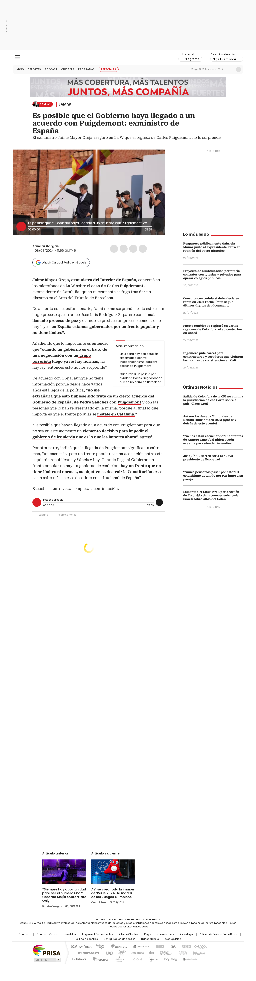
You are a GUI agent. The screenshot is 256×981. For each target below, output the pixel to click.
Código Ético (173, 939)
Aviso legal (186, 934)
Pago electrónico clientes (97, 934)
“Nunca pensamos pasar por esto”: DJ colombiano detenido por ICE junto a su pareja (213, 475)
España (43, 514)
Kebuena (199, 952)
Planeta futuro (181, 952)
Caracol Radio (128, 57)
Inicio (20, 69)
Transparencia (150, 939)
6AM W (64, 104)
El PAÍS (81, 946)
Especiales (108, 69)
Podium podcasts (118, 958)
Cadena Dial (151, 952)
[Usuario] (238, 69)
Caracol (200, 946)
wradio (120, 952)
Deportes (34, 69)
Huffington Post (87, 952)
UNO (108, 952)
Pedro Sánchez (67, 514)
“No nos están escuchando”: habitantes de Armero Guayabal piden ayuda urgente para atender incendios (213, 439)
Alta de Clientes (128, 934)
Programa (191, 59)
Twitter (124, 249)
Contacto (24, 934)
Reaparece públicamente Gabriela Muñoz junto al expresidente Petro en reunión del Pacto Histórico (211, 247)
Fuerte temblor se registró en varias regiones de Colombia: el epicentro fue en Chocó (212, 329)
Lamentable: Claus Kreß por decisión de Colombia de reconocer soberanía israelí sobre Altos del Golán (211, 495)
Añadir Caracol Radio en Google (64, 262)
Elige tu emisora (224, 59)
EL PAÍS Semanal (165, 952)
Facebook (114, 249)
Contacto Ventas (47, 934)
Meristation (190, 958)
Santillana (117, 946)
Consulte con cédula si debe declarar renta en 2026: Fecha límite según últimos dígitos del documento (211, 302)
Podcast (51, 69)
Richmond (79, 958)
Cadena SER (159, 946)
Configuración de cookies (119, 939)
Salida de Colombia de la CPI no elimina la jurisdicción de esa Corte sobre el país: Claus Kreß (213, 400)
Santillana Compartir (139, 946)
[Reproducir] (21, 226)
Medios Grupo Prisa (46, 959)
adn (185, 946)
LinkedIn (133, 249)
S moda (153, 958)
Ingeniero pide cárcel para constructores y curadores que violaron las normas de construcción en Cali (213, 356)
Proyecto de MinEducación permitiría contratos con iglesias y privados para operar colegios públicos (212, 274)
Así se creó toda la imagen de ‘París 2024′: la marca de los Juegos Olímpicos (113, 893)
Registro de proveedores (159, 934)
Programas (86, 69)
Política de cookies (86, 939)
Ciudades (67, 69)
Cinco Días (135, 952)
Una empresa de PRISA (46, 950)
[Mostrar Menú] (17, 57)
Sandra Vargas (45, 246)
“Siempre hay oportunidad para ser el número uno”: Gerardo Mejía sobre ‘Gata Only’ (64, 895)
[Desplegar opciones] (157, 226)
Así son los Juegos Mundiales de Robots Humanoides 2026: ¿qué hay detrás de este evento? (209, 420)
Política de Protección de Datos (218, 934)
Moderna (99, 958)
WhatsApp (143, 249)
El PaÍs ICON (135, 958)
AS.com (172, 946)
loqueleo (170, 958)
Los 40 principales (98, 946)
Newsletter (230, 69)
